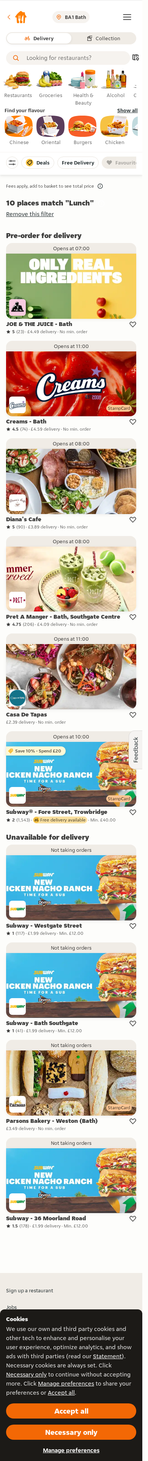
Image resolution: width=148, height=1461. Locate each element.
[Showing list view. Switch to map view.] (135, 58)
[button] (16, 17)
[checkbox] (19, 131)
